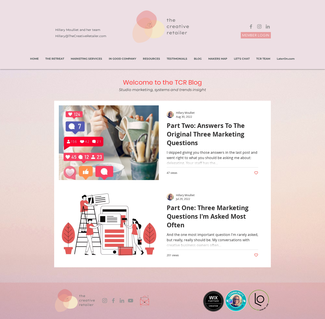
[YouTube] (130, 300)
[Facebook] (251, 26)
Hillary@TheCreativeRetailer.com (80, 36)
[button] (151, 58)
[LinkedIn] (268, 26)
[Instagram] (259, 26)
